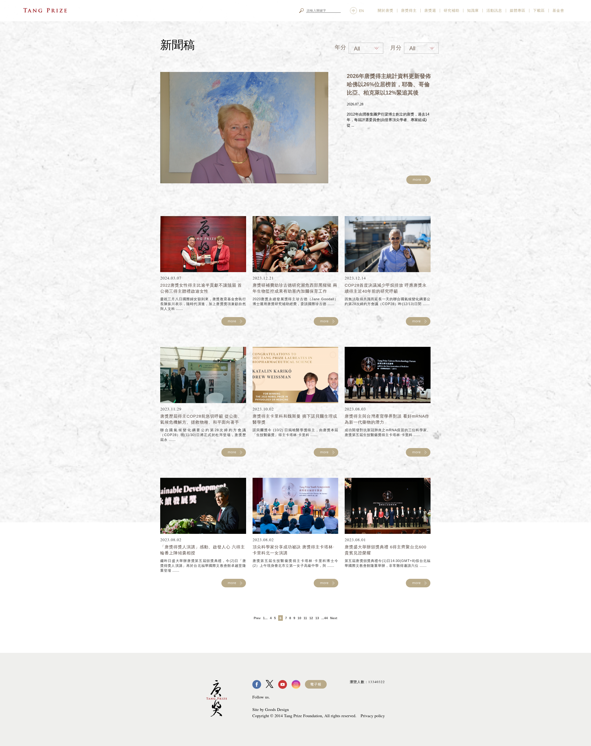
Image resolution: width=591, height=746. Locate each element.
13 (317, 618)
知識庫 (473, 10)
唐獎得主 (409, 10)
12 (311, 618)
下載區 (539, 10)
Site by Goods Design (270, 709)
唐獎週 (430, 10)
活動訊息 (494, 10)
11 (305, 618)
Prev (257, 618)
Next (333, 618)
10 (299, 618)
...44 (324, 618)
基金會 (558, 10)
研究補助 (451, 10)
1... (265, 618)
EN (361, 11)
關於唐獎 (385, 10)
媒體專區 (517, 10)
